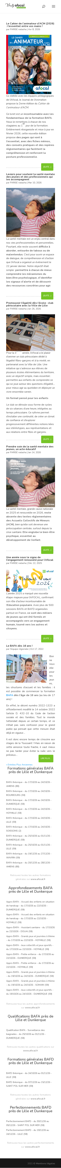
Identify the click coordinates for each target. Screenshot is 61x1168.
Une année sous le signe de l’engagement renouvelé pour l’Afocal (29, 559)
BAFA (9, 695)
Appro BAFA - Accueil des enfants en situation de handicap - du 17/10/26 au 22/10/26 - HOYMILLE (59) (30, 918)
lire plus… (46, 758)
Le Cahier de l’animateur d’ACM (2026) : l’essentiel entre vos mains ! (30, 25)
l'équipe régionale (19, 649)
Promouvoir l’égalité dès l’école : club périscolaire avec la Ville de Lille (29, 304)
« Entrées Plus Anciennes (19, 764)
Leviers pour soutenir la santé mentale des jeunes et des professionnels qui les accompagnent (30, 176)
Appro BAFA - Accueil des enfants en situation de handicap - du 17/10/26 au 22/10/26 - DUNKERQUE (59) (30, 905)
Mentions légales (45, 1163)
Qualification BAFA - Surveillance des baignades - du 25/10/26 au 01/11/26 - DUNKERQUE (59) (26, 1034)
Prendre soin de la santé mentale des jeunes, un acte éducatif (30, 448)
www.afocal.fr (38, 879)
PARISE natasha (18, 29)
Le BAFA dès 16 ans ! (19, 646)
